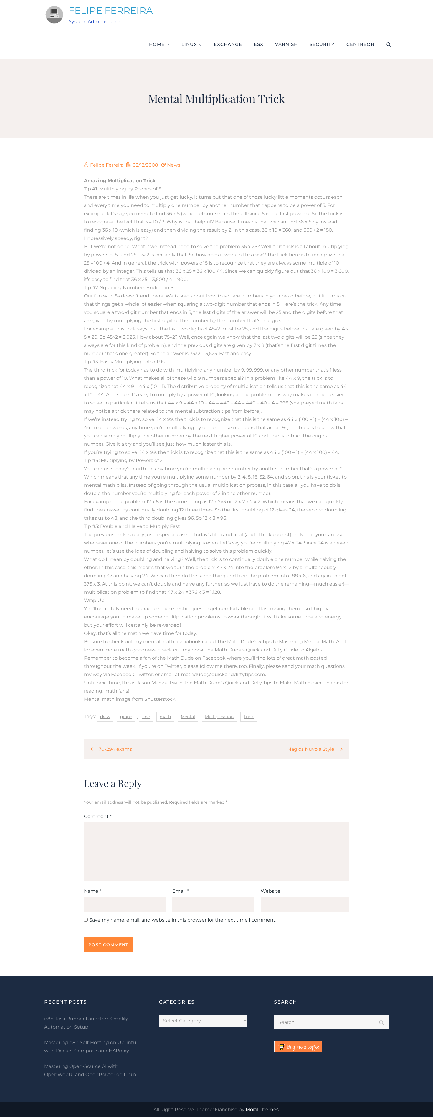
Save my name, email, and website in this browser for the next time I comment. (182, 920)
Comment (98, 816)
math (165, 716)
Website (270, 891)
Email (180, 891)
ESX (258, 44)
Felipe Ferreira (106, 165)
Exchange (228, 44)
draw (105, 716)
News (173, 165)
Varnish (286, 44)
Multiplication (219, 716)
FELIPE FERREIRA (111, 10)
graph (126, 716)
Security (322, 44)
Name (92, 891)
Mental (188, 716)
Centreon (360, 44)
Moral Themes (262, 1109)
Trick (249, 716)
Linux (189, 44)
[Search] (381, 1022)
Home (157, 44)
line (146, 716)
